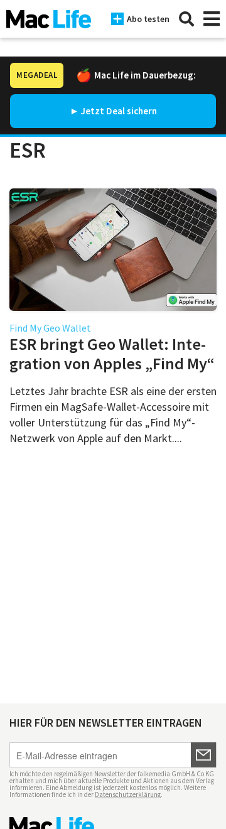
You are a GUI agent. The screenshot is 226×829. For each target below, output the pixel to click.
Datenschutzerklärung (128, 794)
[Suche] (186, 18)
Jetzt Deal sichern (119, 111)
